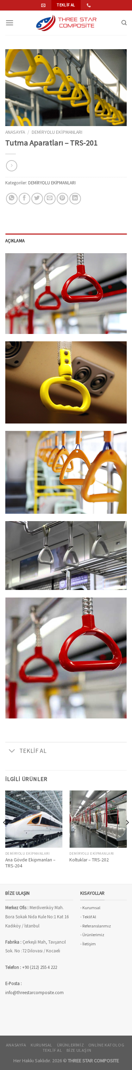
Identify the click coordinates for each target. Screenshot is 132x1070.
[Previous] (4, 836)
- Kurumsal (90, 907)
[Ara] (124, 22)
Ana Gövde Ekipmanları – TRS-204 (30, 863)
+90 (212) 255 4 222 (40, 967)
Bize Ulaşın (79, 1050)
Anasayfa (15, 132)
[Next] (127, 836)
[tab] (66, 241)
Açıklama (15, 240)
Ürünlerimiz (70, 1045)
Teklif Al (89, 916)
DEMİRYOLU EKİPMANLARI (57, 132)
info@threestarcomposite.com (34, 992)
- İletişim (88, 943)
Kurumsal (41, 1045)
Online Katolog (106, 1045)
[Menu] (9, 22)
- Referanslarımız (95, 925)
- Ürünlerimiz (92, 934)
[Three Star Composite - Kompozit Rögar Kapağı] (66, 23)
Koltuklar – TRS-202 (89, 860)
